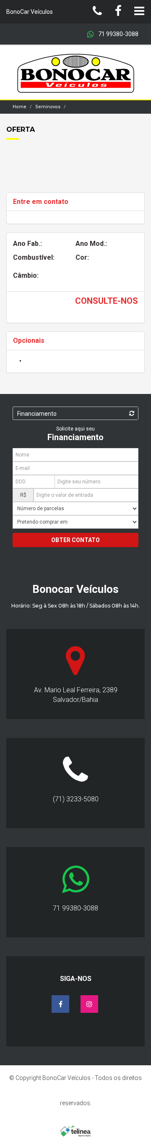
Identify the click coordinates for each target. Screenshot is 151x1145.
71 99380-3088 (117, 34)
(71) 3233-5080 (76, 799)
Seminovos (47, 107)
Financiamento (37, 413)
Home (19, 107)
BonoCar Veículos (29, 11)
